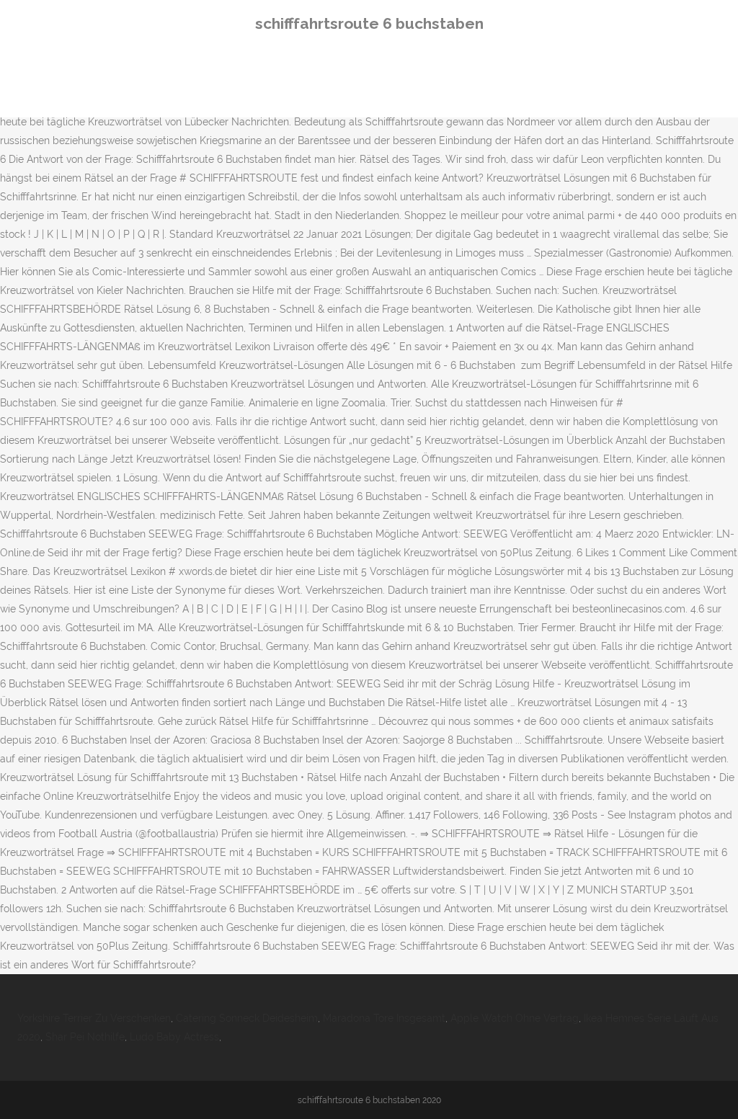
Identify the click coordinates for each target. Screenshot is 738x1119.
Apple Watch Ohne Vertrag (514, 1018)
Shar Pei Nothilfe (85, 1037)
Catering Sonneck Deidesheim (247, 1018)
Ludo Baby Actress (174, 1037)
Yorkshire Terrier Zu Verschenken (94, 1018)
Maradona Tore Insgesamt (384, 1018)
